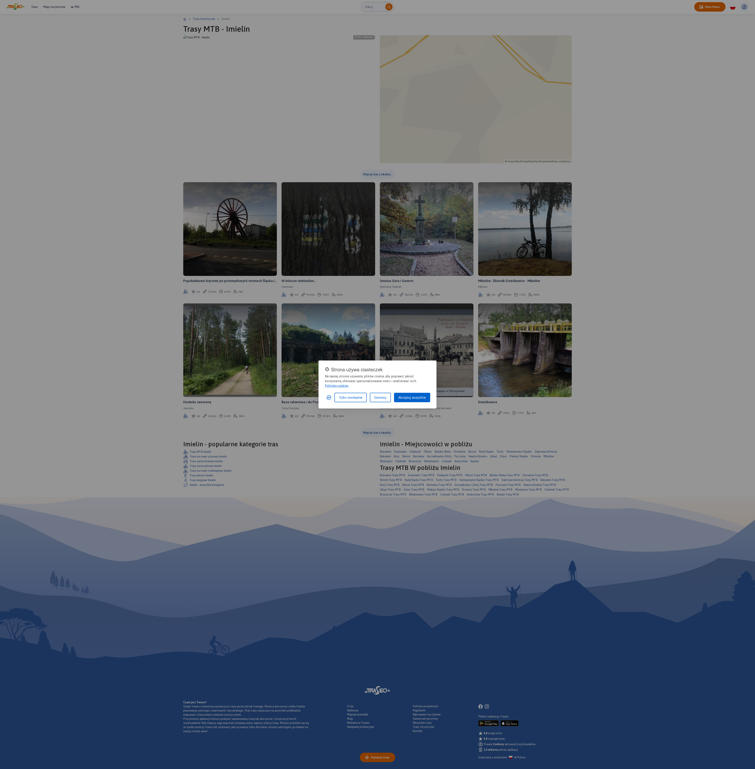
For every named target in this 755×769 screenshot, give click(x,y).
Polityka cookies (336, 385)
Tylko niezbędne (350, 397)
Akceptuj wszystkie (412, 397)
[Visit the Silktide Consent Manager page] (329, 397)
